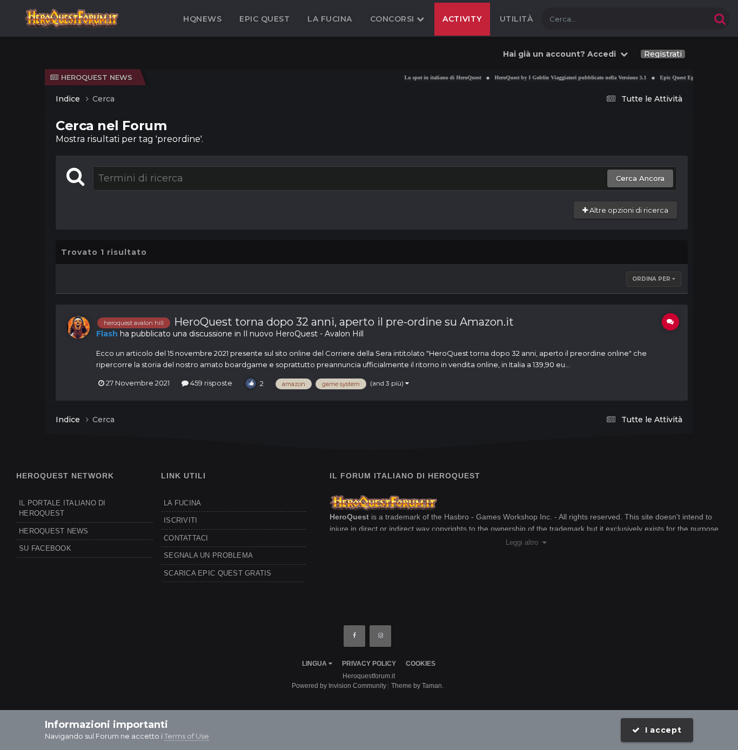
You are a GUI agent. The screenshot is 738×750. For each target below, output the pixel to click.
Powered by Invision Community (339, 686)
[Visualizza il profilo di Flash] (78, 327)
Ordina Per (652, 278)
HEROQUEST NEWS (54, 531)
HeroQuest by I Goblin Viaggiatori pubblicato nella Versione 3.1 (561, 77)
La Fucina (329, 19)
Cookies (420, 663)
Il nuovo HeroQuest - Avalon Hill (303, 334)
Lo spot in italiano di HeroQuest (433, 77)
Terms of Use (186, 736)
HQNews (202, 19)
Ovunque (680, 19)
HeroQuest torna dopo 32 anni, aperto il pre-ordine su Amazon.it (344, 321)
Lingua (315, 663)
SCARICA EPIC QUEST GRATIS (218, 573)
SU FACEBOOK (45, 548)
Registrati (663, 54)
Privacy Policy (369, 663)
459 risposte (210, 383)
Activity (462, 19)
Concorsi (393, 19)
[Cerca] (720, 19)
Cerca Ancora (640, 178)
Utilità (516, 19)
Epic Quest (264, 19)
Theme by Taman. (417, 686)
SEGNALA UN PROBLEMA (208, 555)
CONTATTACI (186, 538)
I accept (660, 730)
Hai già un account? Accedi (561, 54)
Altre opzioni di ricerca (628, 210)
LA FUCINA (182, 503)
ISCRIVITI (180, 520)
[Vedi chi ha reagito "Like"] (250, 383)
